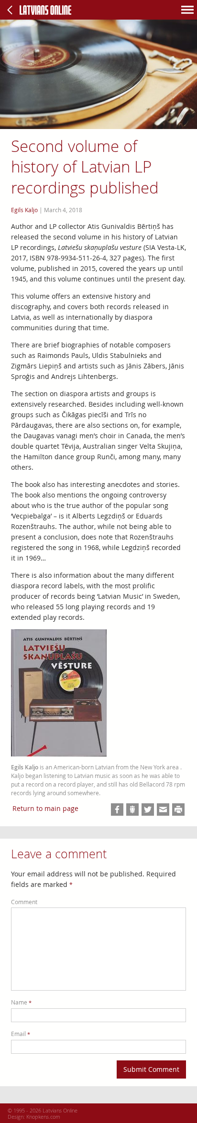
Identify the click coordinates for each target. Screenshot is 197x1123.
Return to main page (45, 808)
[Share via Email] (163, 809)
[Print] (178, 809)
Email (20, 1034)
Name (21, 1002)
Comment (24, 902)
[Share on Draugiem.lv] (132, 809)
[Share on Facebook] (117, 809)
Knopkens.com (43, 1116)
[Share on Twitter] (148, 809)
